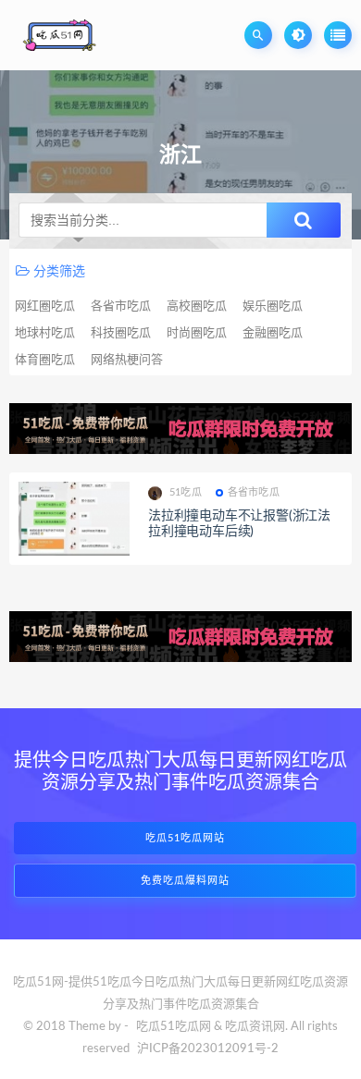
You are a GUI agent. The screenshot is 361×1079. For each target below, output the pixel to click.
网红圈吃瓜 (45, 306)
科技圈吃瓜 (121, 333)
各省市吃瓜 (121, 306)
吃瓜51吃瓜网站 (185, 838)
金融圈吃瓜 (273, 333)
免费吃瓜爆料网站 (185, 881)
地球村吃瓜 (45, 333)
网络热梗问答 (127, 360)
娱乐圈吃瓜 (273, 306)
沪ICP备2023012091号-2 (208, 1049)
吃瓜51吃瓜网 (173, 1027)
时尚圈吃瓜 (197, 333)
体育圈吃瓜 (45, 360)
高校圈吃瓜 (197, 306)
